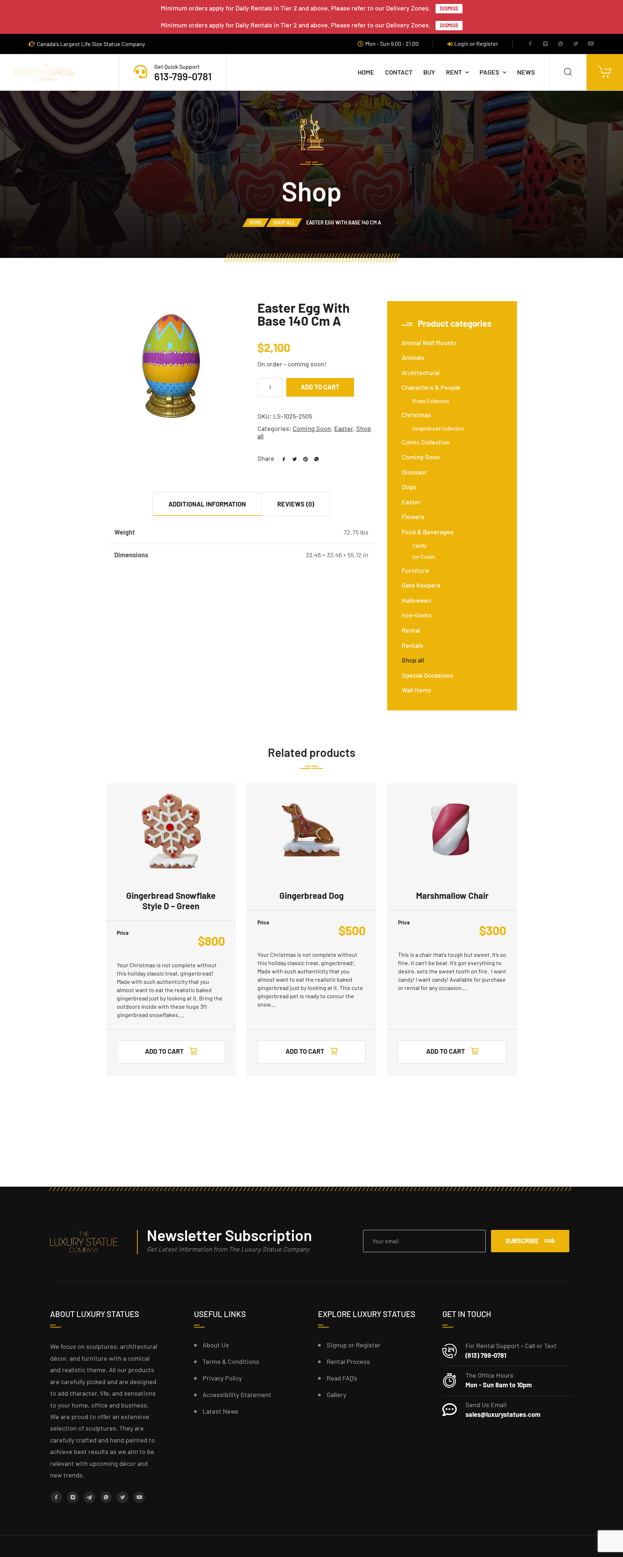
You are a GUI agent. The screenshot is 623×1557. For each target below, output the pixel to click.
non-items (417, 615)
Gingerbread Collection (438, 428)
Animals (413, 357)
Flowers (413, 517)
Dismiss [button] (449, 8)
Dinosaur (414, 472)
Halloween (416, 600)
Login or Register (476, 43)
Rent (454, 72)
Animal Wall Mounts (429, 343)
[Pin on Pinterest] (302, 458)
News (526, 72)
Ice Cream (423, 557)
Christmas (416, 415)
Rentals (412, 645)
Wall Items (416, 690)
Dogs (409, 487)
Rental (411, 630)
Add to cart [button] (164, 1051)
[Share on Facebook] (281, 458)
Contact (398, 72)
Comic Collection (426, 442)
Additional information (207, 504)
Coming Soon (312, 428)
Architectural (420, 372)
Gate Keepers (421, 585)
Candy (419, 546)
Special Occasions (427, 675)
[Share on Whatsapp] (313, 458)
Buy (429, 72)
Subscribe (522, 1241)
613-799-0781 (183, 76)
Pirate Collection (431, 401)
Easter (343, 428)
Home (366, 72)
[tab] (207, 504)
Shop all (284, 222)
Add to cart (320, 387)
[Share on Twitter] (292, 458)
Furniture (415, 570)
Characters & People (431, 387)
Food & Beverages (428, 532)
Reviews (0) (295, 504)
